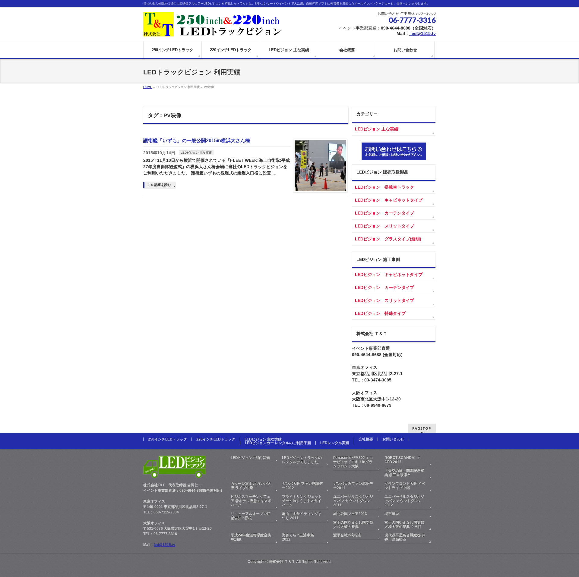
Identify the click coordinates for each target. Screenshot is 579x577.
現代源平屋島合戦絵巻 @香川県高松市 (404, 537)
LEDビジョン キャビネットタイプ (388, 200)
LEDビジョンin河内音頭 (250, 458)
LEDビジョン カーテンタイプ (384, 213)
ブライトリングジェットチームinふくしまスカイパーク (302, 500)
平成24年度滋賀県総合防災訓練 (251, 537)
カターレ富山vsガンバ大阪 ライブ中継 (251, 485)
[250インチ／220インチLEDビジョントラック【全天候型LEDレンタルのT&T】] (213, 30)
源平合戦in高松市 (347, 535)
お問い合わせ (393, 439)
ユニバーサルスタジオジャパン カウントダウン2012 (404, 500)
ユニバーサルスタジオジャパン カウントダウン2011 (353, 500)
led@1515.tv (422, 33)
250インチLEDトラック (167, 439)
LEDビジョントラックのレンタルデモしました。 (302, 460)
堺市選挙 (391, 514)
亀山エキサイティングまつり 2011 (302, 516)
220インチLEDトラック (215, 439)
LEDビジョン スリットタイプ (384, 226)
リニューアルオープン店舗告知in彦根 (251, 516)
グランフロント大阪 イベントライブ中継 (404, 485)
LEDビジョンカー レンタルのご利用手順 (278, 443)
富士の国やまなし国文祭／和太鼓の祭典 (353, 524)
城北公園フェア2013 (350, 514)
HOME (147, 87)
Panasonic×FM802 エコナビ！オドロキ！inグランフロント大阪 (353, 462)
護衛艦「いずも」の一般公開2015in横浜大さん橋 (196, 140)
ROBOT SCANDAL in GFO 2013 (402, 460)
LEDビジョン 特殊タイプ (380, 313)
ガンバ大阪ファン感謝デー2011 (353, 485)
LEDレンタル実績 (334, 443)
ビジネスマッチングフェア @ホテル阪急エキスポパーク (251, 500)
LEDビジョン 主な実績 (196, 152)
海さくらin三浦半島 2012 (298, 537)
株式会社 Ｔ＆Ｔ (282, 562)
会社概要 (366, 439)
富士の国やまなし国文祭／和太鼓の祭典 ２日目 (404, 524)
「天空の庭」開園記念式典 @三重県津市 (404, 473)
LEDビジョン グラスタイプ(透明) (388, 239)
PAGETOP (421, 428)
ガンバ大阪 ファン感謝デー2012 (302, 485)
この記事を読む (159, 185)
